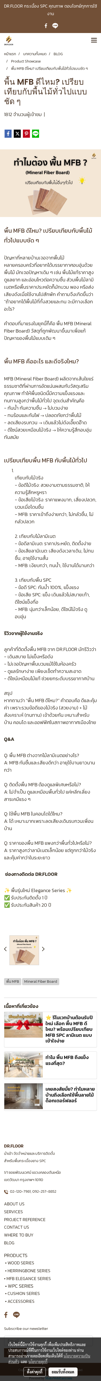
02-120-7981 (20, 1191)
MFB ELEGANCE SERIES (28, 1278)
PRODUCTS (15, 1255)
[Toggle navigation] (94, 41)
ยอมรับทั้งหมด (63, 1371)
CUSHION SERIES (24, 1293)
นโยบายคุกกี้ (38, 1361)
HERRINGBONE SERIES (31, 1270)
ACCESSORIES (21, 1301)
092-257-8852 (44, 1191)
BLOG (9, 1242)
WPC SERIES (20, 1286)
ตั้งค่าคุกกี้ (34, 1371)
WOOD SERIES (21, 1263)
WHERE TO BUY (18, 1235)
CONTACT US (16, 1227)
